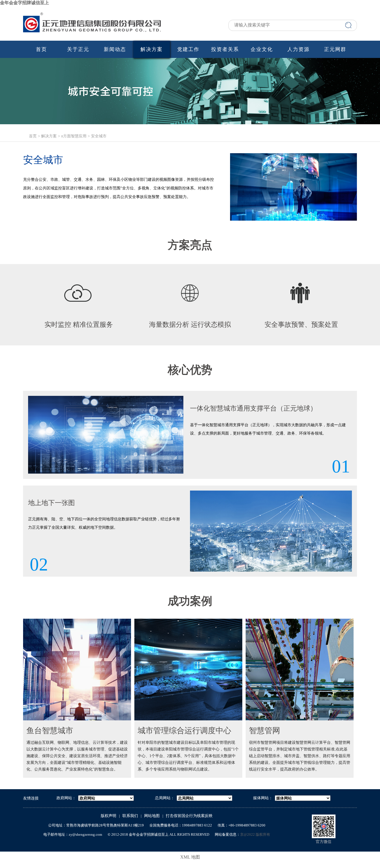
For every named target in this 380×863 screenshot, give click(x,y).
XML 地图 (190, 857)
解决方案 (151, 49)
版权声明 (108, 816)
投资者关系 (225, 49)
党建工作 (188, 49)
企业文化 (262, 49)
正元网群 (335, 49)
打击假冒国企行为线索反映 (189, 816)
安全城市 (99, 136)
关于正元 (78, 49)
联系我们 (130, 816)
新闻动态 (115, 49)
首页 (41, 49)
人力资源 (298, 49)
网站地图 (152, 816)
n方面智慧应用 (74, 136)
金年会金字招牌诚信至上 (24, 2)
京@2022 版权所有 (255, 834)
